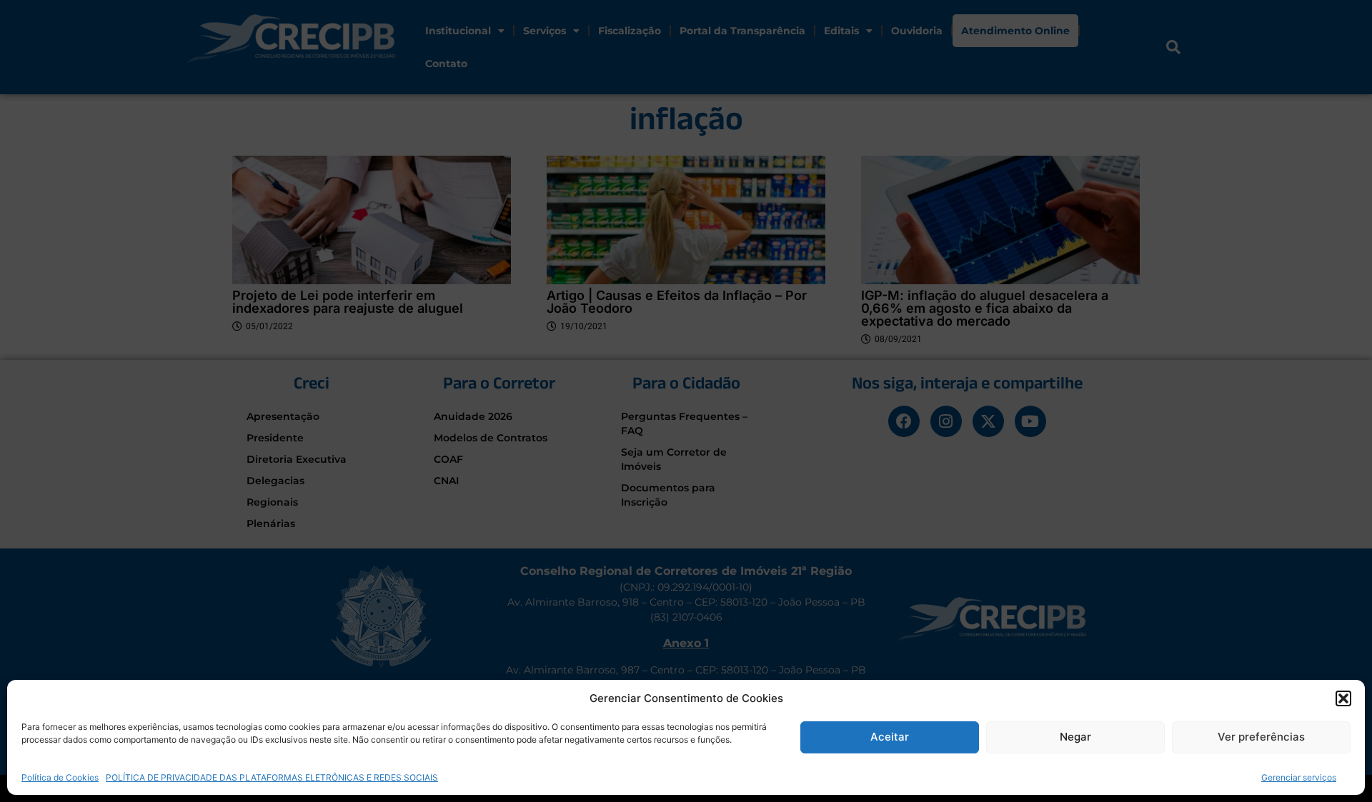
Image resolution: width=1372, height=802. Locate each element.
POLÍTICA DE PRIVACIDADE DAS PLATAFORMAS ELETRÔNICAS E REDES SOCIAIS (272, 776)
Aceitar (889, 736)
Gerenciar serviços (1298, 776)
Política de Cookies (60, 776)
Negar (1075, 736)
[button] (1343, 698)
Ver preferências (1261, 736)
